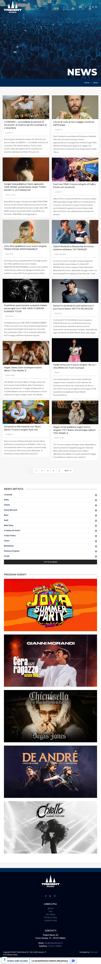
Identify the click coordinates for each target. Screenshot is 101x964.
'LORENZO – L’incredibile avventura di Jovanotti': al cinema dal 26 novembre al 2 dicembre (25, 125)
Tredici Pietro (10, 536)
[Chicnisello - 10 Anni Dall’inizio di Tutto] (50, 716)
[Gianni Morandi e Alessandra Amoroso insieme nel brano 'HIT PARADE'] (75, 232)
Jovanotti (8, 495)
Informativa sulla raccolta (15, 961)
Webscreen (94, 952)
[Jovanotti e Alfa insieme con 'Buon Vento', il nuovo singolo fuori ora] (26, 412)
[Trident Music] (12, 7)
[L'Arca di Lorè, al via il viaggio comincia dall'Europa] (75, 107)
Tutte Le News (50, 562)
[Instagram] (96, 7)
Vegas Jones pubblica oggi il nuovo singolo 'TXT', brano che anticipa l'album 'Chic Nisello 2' (74, 430)
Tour (50, 911)
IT (86, 7)
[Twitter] (93, 7)
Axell (6, 520)
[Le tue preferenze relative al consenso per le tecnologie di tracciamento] (4, 959)
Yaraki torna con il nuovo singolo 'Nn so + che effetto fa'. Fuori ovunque (75, 366)
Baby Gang (8, 525)
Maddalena (9, 546)
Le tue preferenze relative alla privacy (50, 961)
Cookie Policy (50, 920)
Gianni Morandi (10, 510)
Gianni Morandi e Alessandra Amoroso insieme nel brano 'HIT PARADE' (73, 248)
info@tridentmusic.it (53, 943)
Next (67, 471)
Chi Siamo (50, 914)
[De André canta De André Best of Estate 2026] (50, 772)
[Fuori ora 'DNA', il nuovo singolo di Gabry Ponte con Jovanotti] (75, 169)
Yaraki (6, 556)
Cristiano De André (12, 530)
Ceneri (7, 541)
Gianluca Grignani (11, 551)
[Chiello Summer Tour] (50, 827)
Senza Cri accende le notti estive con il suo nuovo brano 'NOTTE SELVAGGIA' (73, 307)
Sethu (6, 500)
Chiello (7, 505)
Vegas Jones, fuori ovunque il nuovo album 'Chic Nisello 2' (23, 369)
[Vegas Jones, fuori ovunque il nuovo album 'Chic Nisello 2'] (26, 353)
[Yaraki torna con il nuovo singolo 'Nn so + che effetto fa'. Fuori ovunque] (75, 350)
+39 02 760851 (55, 946)
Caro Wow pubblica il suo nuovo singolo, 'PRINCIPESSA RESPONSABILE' (25, 247)
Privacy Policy (50, 917)
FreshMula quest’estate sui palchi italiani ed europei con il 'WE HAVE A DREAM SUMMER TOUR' (25, 308)
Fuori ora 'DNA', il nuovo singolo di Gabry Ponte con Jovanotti (74, 185)
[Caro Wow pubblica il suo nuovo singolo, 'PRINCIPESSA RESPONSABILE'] (26, 231)
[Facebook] (90, 7)
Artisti (50, 908)
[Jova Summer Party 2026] (50, 605)
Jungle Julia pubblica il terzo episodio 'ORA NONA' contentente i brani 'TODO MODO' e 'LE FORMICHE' (25, 187)
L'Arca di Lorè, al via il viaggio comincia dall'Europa (73, 123)
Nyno (6, 515)
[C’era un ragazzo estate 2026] (50, 660)
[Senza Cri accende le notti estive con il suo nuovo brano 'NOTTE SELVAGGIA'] (75, 291)
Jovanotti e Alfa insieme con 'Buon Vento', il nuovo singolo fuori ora (22, 428)
